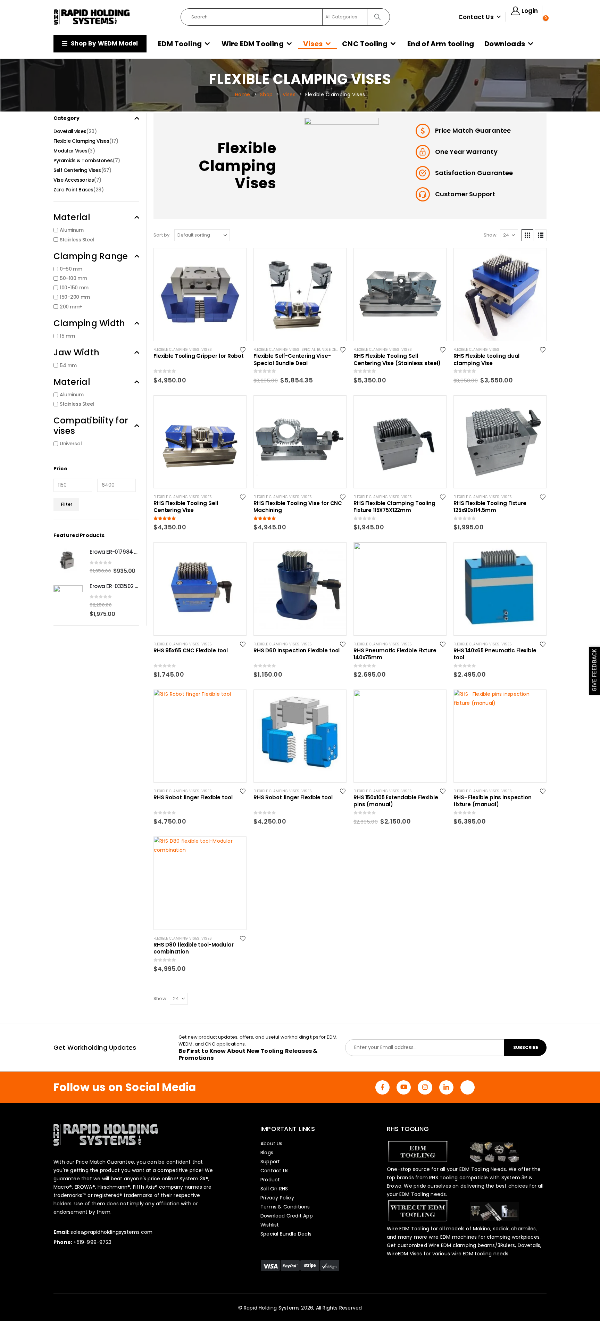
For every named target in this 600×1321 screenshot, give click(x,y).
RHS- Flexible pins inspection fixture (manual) (492, 801)
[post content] (200, 294)
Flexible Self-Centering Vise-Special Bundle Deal (292, 359)
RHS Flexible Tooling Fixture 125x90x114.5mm (489, 507)
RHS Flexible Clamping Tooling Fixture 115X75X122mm (394, 507)
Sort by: (162, 235)
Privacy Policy (277, 1197)
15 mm (67, 335)
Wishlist (269, 1224)
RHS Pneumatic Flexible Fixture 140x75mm (394, 654)
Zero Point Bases (73, 189)
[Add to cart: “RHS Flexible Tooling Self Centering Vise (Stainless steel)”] (434, 260)
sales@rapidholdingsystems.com (111, 1232)
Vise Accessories (73, 179)
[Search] (378, 17)
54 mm (68, 365)
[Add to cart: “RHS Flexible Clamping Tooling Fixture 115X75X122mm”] (434, 407)
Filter (66, 504)
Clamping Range (90, 256)
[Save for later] (243, 349)
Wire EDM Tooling (253, 44)
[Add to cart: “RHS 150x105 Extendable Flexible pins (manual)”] (434, 701)
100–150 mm (74, 287)
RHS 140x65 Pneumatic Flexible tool (494, 654)
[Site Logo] (92, 17)
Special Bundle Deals (322, 349)
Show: (491, 235)
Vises (313, 44)
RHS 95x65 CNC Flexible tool (190, 650)
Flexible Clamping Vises (176, 349)
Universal (71, 443)
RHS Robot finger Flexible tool (193, 797)
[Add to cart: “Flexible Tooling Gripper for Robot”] (234, 260)
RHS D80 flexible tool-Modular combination (193, 948)
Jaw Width (76, 352)
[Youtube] (404, 1087)
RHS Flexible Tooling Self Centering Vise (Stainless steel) (397, 359)
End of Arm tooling (440, 44)
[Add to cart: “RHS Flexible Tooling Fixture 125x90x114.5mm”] (534, 407)
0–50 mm (71, 268)
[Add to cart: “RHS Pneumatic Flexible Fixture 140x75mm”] (434, 554)
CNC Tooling (365, 44)
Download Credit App (286, 1215)
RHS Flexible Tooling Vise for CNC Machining (297, 507)
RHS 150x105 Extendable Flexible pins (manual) (395, 801)
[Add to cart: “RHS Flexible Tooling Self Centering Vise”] (234, 407)
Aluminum (72, 230)
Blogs (266, 1152)
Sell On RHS (274, 1188)
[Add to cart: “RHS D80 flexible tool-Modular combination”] (234, 848)
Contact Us (476, 17)
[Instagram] (425, 1087)
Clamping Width (89, 323)
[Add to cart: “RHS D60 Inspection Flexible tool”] (334, 554)
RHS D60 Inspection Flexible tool (296, 650)
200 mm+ (71, 306)
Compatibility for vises (90, 425)
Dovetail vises (69, 131)
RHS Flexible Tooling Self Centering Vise (185, 507)
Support (270, 1161)
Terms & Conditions (285, 1206)
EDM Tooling (180, 44)
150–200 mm (75, 297)
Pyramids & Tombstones (82, 160)
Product (270, 1179)
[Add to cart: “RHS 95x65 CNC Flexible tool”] (234, 554)
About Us (271, 1143)
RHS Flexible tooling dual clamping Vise (486, 359)
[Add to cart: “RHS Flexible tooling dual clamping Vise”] (534, 260)
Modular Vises (70, 150)
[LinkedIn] (446, 1087)
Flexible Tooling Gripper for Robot (198, 356)
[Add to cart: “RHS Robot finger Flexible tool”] (234, 701)
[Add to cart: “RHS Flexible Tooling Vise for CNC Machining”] (334, 407)
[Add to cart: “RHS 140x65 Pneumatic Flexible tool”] (534, 554)
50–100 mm (73, 278)
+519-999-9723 (92, 1242)
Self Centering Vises (77, 170)
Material (71, 217)
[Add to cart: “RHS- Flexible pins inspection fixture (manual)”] (534, 701)
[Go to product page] (68, 561)
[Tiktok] (467, 1087)
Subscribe (525, 1047)
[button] (527, 235)
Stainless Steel (77, 239)
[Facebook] (382, 1087)
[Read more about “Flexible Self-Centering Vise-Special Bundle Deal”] (334, 260)
